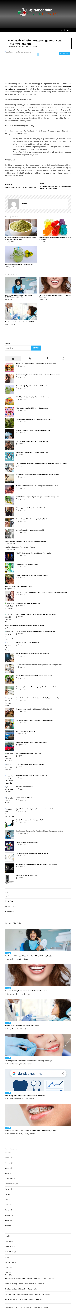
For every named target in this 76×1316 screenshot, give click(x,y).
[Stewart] (13, 204)
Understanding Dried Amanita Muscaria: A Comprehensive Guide (38, 375)
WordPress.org (10, 911)
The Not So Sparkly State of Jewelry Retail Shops (32, 853)
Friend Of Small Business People (27, 842)
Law (6, 1231)
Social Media (9, 1252)
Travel (7, 1273)
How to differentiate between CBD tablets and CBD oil (34, 676)
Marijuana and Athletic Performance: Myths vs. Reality (34, 419)
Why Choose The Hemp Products (27, 564)
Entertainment (10, 1184)
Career (7, 1168)
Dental (7, 953)
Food (6, 1205)
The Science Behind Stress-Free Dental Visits (20, 322)
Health (7, 1220)
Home (7, 1226)
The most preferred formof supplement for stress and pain (35, 631)
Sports (7, 1257)
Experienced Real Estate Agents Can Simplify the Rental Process (37, 475)
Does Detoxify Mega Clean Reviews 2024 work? (20, 264)
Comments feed (10, 906)
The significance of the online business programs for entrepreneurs (39, 665)
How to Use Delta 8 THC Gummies (27, 642)
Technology (9, 1262)
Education (8, 1179)
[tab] (13, 358)
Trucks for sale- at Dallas (24, 798)
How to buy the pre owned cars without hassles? (32, 742)
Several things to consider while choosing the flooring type (24, 625)
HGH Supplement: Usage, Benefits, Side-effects (31, 508)
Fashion (7, 1189)
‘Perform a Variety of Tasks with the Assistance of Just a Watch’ (37, 864)
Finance (7, 1194)
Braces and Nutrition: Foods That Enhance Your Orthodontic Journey (30, 1131)
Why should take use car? (24, 787)
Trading (7, 1267)
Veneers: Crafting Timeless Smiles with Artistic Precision (55, 296)
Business (8, 1163)
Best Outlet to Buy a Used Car (25, 731)
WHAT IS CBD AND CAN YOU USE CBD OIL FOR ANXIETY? (36, 614)
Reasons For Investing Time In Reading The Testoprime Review (37, 486)
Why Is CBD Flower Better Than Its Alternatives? (32, 575)
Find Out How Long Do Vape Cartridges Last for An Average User (37, 497)
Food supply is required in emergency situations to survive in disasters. (39, 687)
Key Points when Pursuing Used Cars (28, 753)
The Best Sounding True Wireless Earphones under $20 (34, 720)
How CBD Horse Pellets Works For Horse (18, 586)
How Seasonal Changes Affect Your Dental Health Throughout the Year (19, 296)
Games (7, 1210)
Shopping (8, 1246)
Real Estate (9, 1241)
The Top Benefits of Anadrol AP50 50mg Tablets (32, 441)
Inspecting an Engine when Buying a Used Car (31, 776)
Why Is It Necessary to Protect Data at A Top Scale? (32, 654)
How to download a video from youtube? (29, 820)
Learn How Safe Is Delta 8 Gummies (28, 603)
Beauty (7, 1158)
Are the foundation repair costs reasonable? (30, 530)
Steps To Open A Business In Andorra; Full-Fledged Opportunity (37, 698)
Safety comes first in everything (26, 875)
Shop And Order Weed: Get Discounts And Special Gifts (34, 709)
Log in (7, 896)
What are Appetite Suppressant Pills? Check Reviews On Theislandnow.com (41, 592)
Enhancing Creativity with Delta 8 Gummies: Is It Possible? (55, 238)
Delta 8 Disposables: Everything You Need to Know (33, 519)
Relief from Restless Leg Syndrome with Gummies (32, 397)
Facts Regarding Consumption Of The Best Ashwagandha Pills (25, 541)
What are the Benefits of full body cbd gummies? (32, 408)
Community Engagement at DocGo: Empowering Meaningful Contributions (41, 463)
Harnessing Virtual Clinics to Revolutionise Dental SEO (25, 1096)
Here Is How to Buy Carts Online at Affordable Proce (33, 430)
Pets (6, 1236)
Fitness (7, 1199)
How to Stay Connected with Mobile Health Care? (32, 452)
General (7, 1215)
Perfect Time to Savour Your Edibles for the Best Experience (36, 364)
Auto (6, 1152)
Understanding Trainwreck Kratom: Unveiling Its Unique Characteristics (20, 238)
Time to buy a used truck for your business (30, 764)
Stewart (34, 47)
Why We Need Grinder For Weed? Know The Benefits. (33, 553)
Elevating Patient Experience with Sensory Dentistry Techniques (29, 1061)
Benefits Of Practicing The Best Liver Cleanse (20, 547)
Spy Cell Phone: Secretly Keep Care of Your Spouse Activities (36, 809)
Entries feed (9, 901)
